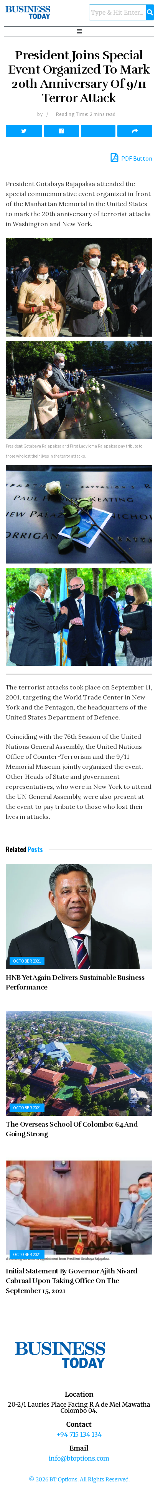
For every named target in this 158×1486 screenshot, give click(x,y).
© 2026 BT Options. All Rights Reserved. (79, 1479)
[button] (79, 32)
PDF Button (136, 158)
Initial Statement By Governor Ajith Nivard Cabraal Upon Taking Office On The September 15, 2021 (72, 1281)
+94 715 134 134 (79, 1434)
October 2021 (27, 961)
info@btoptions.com (79, 1458)
